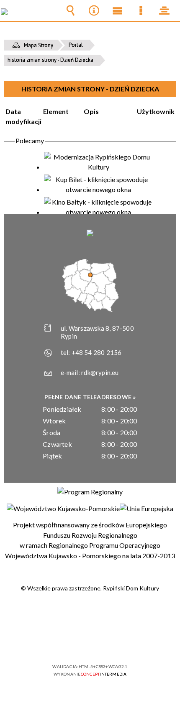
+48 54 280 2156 (97, 352)
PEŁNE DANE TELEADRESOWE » (90, 396)
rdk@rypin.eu (99, 372)
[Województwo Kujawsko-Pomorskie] (63, 509)
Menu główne (117, 10)
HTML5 (76, 642)
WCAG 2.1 (115, 642)
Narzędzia (93, 10)
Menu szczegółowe (140, 10)
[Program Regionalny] (90, 492)
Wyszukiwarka (70, 10)
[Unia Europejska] (146, 509)
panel (164, 10)
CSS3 (89, 642)
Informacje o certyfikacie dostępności (90, 613)
